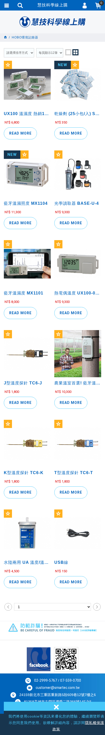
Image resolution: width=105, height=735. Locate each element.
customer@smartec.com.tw (58, 687)
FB (38, 659)
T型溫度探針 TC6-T (77, 485)
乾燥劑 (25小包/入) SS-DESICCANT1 (77, 126)
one (68, 52)
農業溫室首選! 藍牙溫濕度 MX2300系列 (77, 395)
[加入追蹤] (8, 65)
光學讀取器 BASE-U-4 (77, 216)
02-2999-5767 (45, 680)
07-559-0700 (70, 680)
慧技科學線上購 (52, 21)
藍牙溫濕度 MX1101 (27, 305)
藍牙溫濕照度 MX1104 (27, 216)
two (75, 52)
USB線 (77, 575)
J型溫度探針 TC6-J (27, 395)
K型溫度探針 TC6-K (27, 485)
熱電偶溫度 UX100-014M (77, 305)
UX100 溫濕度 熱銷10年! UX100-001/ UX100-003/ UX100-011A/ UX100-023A (27, 126)
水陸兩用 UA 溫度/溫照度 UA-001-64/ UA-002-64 (27, 575)
